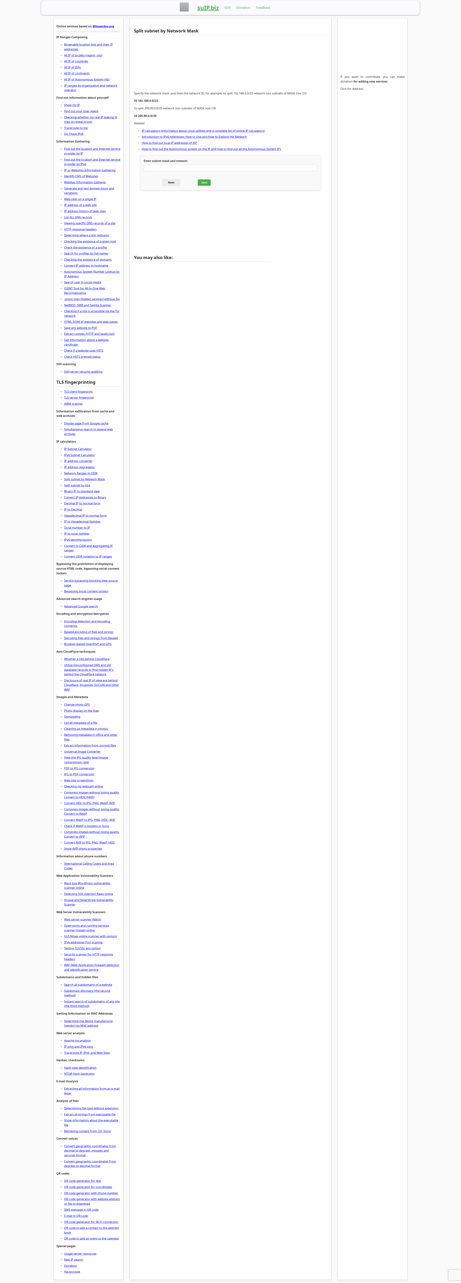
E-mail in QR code (76, 1216)
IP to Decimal (73, 509)
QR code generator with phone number (91, 1193)
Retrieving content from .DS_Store (87, 1131)
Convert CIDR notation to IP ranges (88, 556)
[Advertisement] (202, 63)
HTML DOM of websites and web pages (91, 322)
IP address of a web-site (80, 205)
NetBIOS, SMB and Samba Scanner (87, 305)
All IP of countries (76, 61)
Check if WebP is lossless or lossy (86, 826)
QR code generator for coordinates (88, 1187)
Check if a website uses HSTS (83, 351)
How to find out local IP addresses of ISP (169, 143)
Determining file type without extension (91, 1108)
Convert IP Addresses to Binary (85, 497)
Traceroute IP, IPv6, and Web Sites (87, 1053)
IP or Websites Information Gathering (90, 170)
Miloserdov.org (103, 26)
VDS (227, 7)
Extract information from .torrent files (90, 745)
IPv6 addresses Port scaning (83, 942)
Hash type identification (80, 1068)
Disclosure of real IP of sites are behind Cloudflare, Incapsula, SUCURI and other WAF (91, 685)
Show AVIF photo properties (83, 849)
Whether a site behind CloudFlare (86, 659)
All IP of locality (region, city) (83, 55)
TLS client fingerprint (78, 392)
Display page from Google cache (86, 423)
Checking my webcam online (83, 786)
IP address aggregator (79, 467)
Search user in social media (82, 282)
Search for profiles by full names (86, 253)
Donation (243, 7)
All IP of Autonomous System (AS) (86, 79)
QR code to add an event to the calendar (91, 1238)
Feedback (263, 7)
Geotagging (72, 717)
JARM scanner (73, 404)
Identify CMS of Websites (81, 176)
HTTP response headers (80, 229)
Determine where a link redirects (86, 235)
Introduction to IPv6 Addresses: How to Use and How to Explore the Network (194, 137)
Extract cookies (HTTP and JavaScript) (89, 334)
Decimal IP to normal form (82, 503)
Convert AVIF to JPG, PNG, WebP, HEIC (89, 843)
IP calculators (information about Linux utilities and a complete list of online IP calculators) (203, 131)
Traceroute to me (76, 128)
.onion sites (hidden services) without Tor (92, 299)
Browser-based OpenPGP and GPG (88, 644)
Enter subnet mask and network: (166, 160)
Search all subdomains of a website (88, 985)
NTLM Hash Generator (79, 1074)
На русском (72, 1272)
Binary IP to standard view (82, 491)
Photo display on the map (81, 711)
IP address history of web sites (85, 211)
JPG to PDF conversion (79, 774)
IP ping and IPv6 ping (78, 1047)
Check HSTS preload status (82, 357)
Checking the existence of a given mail (90, 241)
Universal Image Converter (82, 752)
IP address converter (78, 461)
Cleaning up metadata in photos (86, 729)
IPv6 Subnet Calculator (79, 455)
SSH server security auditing (83, 372)
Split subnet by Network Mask (84, 479)
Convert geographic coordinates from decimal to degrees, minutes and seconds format (90, 1150)
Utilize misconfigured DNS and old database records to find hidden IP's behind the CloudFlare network (89, 669)
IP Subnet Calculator (78, 449)
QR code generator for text (82, 1181)
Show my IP (72, 105)
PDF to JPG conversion (79, 768)
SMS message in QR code (81, 1210)
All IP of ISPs (72, 67)
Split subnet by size (77, 485)
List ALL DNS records (78, 217)
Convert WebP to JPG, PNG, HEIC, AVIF (89, 820)
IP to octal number (76, 534)
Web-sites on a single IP (80, 199)
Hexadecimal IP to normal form (85, 516)
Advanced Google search (81, 606)
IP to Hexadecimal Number (82, 522)
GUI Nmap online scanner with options (90, 936)
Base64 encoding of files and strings (88, 632)
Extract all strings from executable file (90, 1114)
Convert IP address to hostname (86, 266)
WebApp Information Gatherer (85, 182)
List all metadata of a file (80, 723)
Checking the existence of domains (88, 260)
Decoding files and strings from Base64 (91, 638)
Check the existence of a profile (85, 248)
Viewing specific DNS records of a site (89, 223)
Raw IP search (73, 1260)
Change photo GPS (77, 705)
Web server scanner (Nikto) (82, 919)
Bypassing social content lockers (86, 591)
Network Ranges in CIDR (80, 473)
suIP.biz (208, 8)
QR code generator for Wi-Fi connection (91, 1222)
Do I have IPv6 (73, 134)
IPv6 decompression (78, 540)
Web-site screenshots (78, 780)
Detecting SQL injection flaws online (88, 894)
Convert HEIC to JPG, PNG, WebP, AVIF (89, 803)
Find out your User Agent (81, 111)
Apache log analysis (77, 1041)
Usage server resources (80, 1254)
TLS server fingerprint (79, 398)
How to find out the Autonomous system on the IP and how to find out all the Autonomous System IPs (211, 149)
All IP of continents (77, 73)
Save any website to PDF (80, 328)
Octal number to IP (77, 528)
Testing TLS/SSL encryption (82, 948)
